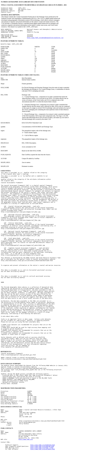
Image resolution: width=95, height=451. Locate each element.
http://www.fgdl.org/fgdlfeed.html (42, 445)
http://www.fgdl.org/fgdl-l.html (41, 447)
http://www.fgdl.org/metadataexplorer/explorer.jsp (45, 37)
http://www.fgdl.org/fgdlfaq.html (42, 446)
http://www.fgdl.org (26, 439)
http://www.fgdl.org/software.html (42, 449)
